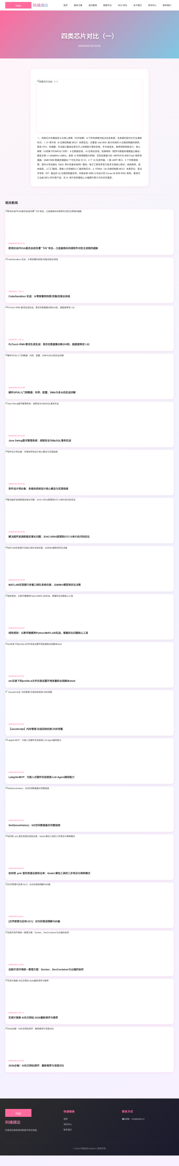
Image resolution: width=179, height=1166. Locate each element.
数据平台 (107, 5)
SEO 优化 (122, 5)
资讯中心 (152, 5)
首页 (65, 5)
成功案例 (93, 5)
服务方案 (78, 5)
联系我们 (167, 5)
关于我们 (137, 5)
